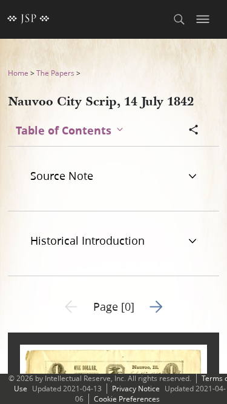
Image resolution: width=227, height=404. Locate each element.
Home (18, 73)
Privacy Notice (136, 388)
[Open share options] (194, 131)
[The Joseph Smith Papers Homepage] (28, 19)
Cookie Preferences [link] (127, 399)
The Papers (55, 73)
